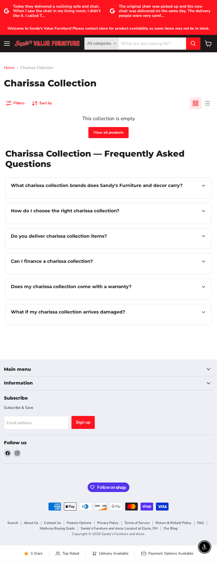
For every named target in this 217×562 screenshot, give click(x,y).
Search (12, 523)
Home (9, 67)
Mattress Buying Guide (57, 528)
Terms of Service (137, 523)
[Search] (193, 44)
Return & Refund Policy (173, 523)
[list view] (207, 103)
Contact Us (52, 523)
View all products (108, 132)
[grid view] (195, 103)
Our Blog (171, 528)
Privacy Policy (108, 523)
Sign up (83, 422)
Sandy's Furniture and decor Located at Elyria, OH (119, 528)
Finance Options (79, 523)
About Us (31, 523)
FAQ (200, 523)
